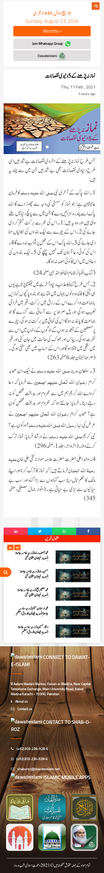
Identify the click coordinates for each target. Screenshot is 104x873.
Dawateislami (48, 55)
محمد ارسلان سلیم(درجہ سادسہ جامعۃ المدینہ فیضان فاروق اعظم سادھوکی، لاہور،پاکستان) (32, 613)
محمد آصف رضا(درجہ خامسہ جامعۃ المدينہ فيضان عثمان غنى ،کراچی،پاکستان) (31, 558)
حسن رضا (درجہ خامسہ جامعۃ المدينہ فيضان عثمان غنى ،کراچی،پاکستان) (34, 576)
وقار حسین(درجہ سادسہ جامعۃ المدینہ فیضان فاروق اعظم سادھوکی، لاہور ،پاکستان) (33, 632)
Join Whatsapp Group (48, 43)
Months (51, 31)
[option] (52, 557)
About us (21, 701)
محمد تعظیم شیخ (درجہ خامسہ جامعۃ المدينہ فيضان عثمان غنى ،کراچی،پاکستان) (32, 595)
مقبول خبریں (52, 538)
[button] (10, 547)
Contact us (24, 708)
